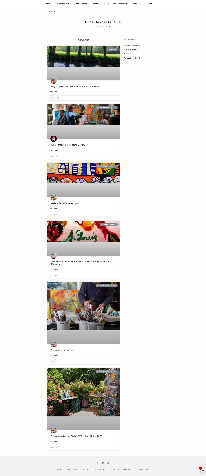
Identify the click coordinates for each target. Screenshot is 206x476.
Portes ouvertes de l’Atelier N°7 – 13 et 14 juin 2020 (76, 436)
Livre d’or (50, 11)
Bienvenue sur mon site (62, 350)
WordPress (147, 469)
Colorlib (132, 469)
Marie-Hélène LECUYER (103, 22)
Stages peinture (63, 4)
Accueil (49, 4)
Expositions (81, 4)
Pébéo (95, 4)
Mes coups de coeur (131, 50)
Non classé (128, 54)
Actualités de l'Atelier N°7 (132, 45)
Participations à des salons (133, 58)
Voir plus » (54, 92)
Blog (106, 4)
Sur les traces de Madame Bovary (67, 145)
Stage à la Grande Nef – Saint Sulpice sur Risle (74, 86)
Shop (114, 4)
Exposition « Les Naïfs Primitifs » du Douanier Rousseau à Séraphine (79, 263)
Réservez (123, 4)
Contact (137, 4)
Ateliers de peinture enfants (64, 203)
